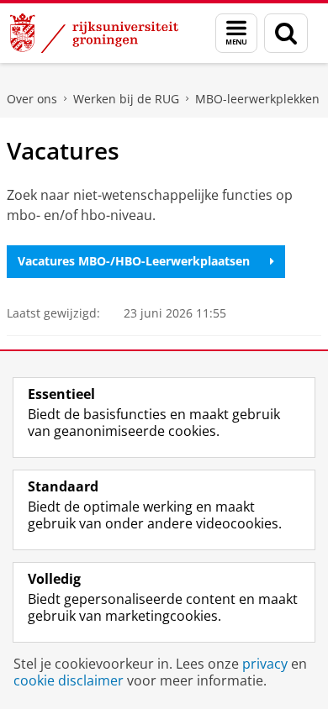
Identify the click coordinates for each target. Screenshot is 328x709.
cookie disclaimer (68, 680)
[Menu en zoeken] (236, 33)
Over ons (32, 99)
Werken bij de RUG (126, 99)
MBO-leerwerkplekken (257, 99)
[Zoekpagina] (286, 33)
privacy (265, 663)
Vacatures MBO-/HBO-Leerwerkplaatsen (134, 261)
